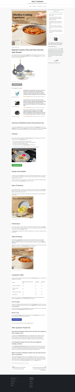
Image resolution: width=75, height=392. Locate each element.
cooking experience (16, 306)
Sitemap (12, 385)
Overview (19, 356)
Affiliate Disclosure (14, 378)
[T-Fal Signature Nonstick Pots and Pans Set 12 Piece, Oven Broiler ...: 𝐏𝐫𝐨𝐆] (56, 39)
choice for (17, 298)
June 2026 (31, 383)
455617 (28, 107)
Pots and (42, 189)
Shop (45, 6)
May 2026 (31, 385)
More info (43, 96)
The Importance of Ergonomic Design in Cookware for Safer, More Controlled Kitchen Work (56, 27)
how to (22, 360)
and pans (25, 128)
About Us (34, 6)
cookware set (14, 128)
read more (49, 56)
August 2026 (31, 379)
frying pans (44, 128)
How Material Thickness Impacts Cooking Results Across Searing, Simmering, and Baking (55, 22)
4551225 (28, 96)
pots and (13, 246)
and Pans (21, 175)
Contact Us (40, 6)
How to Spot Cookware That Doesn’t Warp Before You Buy (55, 15)
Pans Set (27, 297)
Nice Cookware (37, 1)
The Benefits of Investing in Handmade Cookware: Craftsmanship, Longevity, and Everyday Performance (55, 18)
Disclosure (12, 383)
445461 (28, 116)
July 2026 (30, 381)
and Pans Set (35, 304)
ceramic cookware (26, 144)
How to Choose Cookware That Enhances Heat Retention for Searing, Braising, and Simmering (55, 31)
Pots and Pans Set (26, 246)
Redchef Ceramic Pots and (18, 346)
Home (30, 6)
